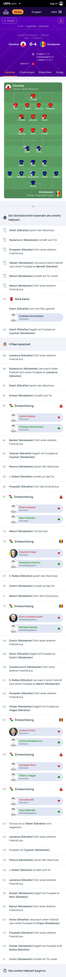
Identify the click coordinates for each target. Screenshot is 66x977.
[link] (18, 11)
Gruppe (60, 72)
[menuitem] (20, 11)
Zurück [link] (10, 20)
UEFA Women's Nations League (6, 11)
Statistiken (45, 72)
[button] (55, 11)
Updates (10, 72)
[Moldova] (61, 541)
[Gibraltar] (61, 406)
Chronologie (26, 72)
